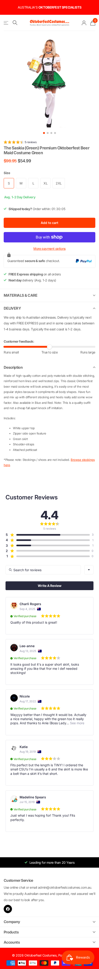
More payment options (49, 249)
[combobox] (88, 569)
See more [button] (76, 723)
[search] (15, 23)
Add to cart (49, 223)
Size (7, 173)
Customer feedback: (19, 341)
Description (13, 367)
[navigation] (44, 133)
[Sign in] (84, 22)
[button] (20, 143)
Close (49, 922)
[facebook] (8, 909)
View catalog (6, 23)
